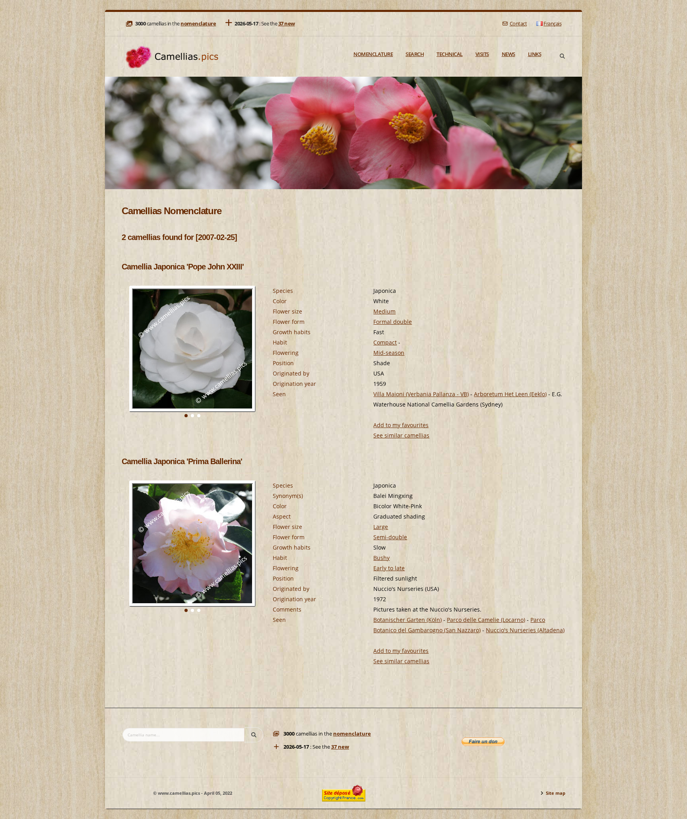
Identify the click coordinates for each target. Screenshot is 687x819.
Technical (450, 54)
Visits (482, 54)
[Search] (562, 56)
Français (552, 23)
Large (380, 527)
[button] (186, 415)
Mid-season (388, 352)
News (508, 54)
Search (415, 54)
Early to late (389, 568)
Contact (518, 23)
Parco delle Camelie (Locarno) (486, 619)
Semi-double (390, 537)
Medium (384, 311)
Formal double (392, 321)
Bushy (381, 557)
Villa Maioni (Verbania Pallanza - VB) (421, 394)
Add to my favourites (401, 425)
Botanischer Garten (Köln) (407, 619)
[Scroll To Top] (673, 810)
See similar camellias (401, 435)
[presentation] (128, 360)
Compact (385, 342)
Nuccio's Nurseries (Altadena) (525, 630)
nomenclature (198, 23)
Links (534, 54)
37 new (286, 23)
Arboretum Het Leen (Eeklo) (510, 394)
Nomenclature (373, 54)
